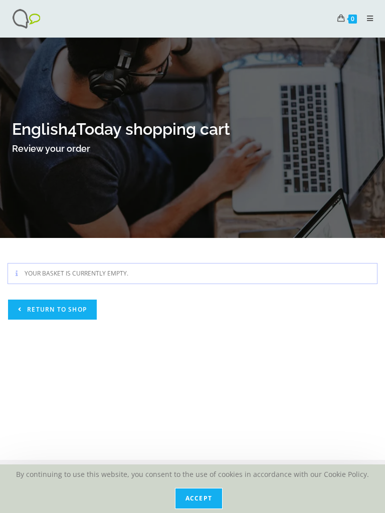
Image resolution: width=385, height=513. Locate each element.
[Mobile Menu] (366, 18)
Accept (198, 498)
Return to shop (56, 309)
